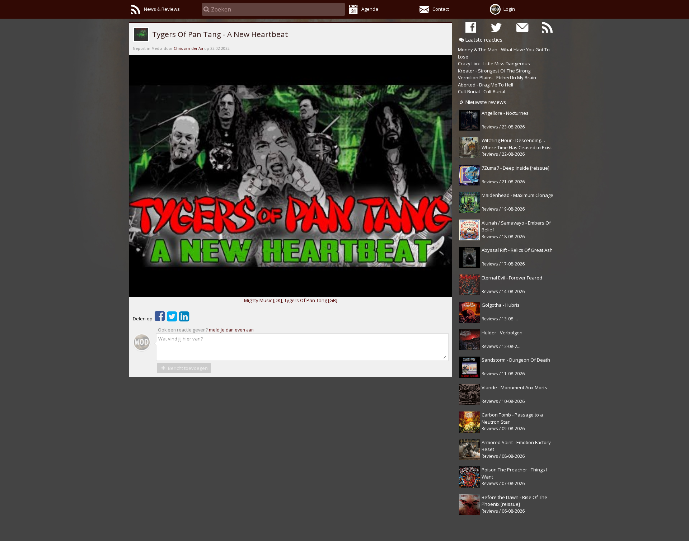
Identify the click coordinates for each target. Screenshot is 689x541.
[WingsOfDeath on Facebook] (470, 27)
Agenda (369, 9)
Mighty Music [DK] (263, 300)
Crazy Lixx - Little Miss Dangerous (494, 63)
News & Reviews (162, 9)
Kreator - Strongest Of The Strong (494, 70)
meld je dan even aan (231, 330)
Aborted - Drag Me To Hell (485, 84)
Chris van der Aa (188, 48)
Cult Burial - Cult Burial (481, 91)
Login (509, 9)
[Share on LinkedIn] (184, 318)
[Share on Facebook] (160, 318)
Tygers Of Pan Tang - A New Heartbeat (219, 34)
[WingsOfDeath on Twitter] (496, 27)
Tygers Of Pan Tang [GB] (310, 300)
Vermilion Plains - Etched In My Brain (497, 77)
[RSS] (547, 27)
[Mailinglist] (521, 27)
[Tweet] (172, 318)
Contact (440, 9)
